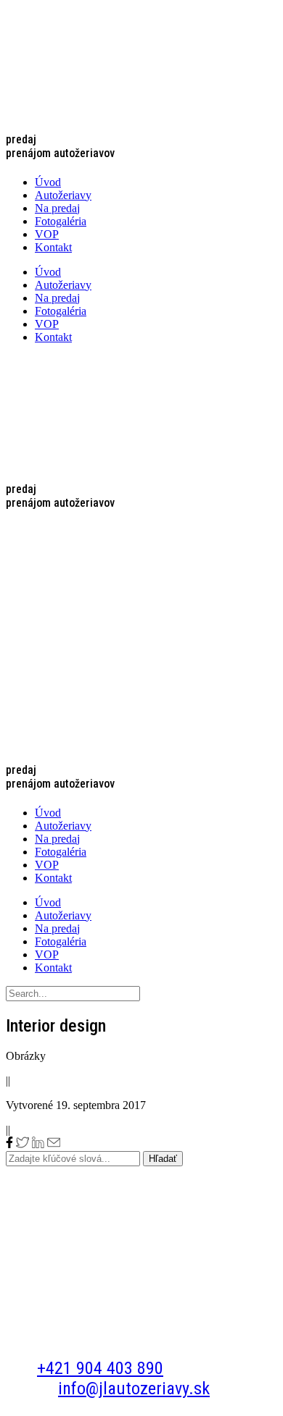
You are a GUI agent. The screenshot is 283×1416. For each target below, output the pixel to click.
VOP (47, 234)
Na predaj (57, 208)
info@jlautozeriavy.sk (134, 1388)
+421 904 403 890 (100, 1368)
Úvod (48, 182)
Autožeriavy (63, 195)
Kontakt (53, 247)
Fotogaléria (60, 221)
